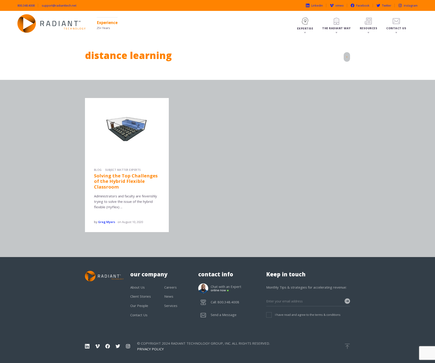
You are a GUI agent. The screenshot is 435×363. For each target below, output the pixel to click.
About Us (137, 287)
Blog (98, 170)
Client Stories (140, 296)
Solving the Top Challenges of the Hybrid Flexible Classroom (126, 181)
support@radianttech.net (59, 5)
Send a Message (224, 315)
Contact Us (396, 28)
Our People (139, 305)
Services (170, 305)
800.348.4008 (26, 5)
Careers (170, 287)
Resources (368, 28)
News (168, 296)
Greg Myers (106, 222)
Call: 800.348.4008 (225, 302)
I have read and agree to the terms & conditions (308, 315)
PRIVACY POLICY (150, 349)
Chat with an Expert (226, 288)
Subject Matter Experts (123, 170)
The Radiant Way (336, 28)
